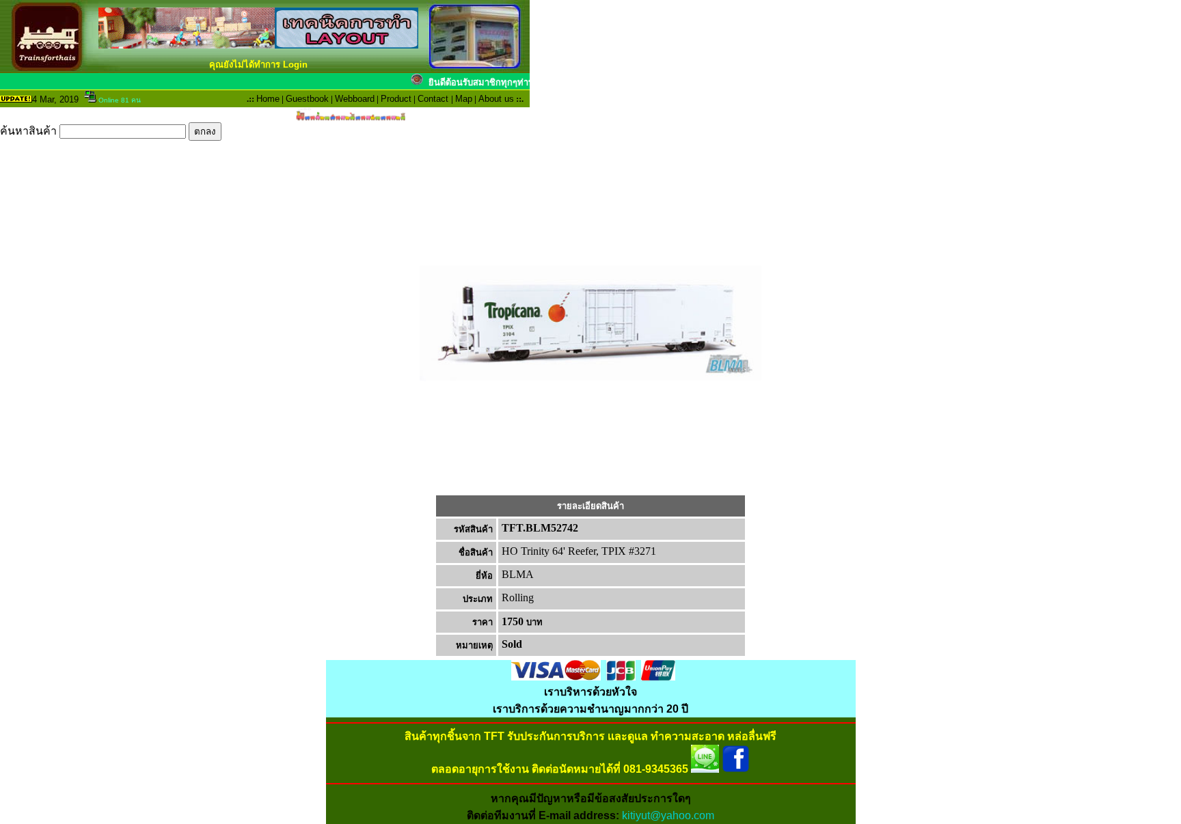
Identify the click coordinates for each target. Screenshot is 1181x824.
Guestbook (307, 99)
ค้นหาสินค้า (29, 131)
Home (268, 99)
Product (396, 99)
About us (496, 99)
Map (463, 99)
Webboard (355, 99)
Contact (433, 99)
